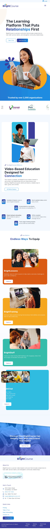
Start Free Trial (22, 40)
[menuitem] (45, 1)
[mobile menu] (45, 5)
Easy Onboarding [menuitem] (8, 512)
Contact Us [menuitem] (6, 514)
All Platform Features (11, 189)
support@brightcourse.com (12, 496)
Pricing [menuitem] (5, 507)
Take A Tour (11, 40)
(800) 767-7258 (9, 492)
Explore (8, 281)
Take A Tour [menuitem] (6, 510)
